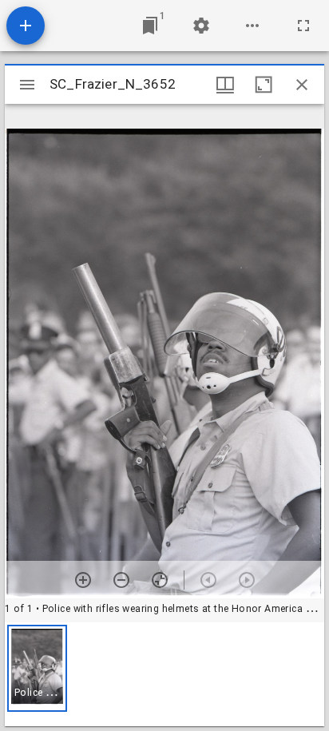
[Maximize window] (263, 85)
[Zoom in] (83, 580)
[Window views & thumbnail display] (225, 85)
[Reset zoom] (160, 580)
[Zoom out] (121, 580)
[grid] (164, 674)
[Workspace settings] (201, 25)
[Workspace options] (252, 25)
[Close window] (302, 85)
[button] (37, 668)
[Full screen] (303, 25)
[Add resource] (25, 25)
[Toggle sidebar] (27, 85)
